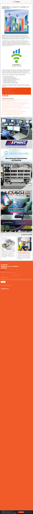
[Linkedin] (3, 285)
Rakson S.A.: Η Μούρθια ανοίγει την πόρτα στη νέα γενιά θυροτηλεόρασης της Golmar (15, 103)
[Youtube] (9, 285)
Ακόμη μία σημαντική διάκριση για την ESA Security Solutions (12, 106)
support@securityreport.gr (16, 275)
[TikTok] (5, 285)
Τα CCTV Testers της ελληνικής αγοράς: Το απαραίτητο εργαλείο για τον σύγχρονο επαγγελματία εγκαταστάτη (24, 252)
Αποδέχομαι (21, 512)
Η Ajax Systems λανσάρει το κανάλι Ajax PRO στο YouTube (11, 114)
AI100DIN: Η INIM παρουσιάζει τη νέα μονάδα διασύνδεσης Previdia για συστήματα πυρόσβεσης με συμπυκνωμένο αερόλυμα (15, 100)
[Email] (11, 285)
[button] (31, 1)
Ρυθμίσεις (26, 512)
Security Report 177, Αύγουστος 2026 (8, 251)
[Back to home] (16, 1)
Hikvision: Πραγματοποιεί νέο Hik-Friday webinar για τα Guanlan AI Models (14, 102)
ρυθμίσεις (15, 513)
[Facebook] (1, 285)
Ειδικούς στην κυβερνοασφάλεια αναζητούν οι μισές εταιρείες (12, 110)
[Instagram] (7, 285)
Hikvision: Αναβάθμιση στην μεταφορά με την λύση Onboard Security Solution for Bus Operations (16, 108)
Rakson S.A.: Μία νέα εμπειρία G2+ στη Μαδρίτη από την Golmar (12, 113)
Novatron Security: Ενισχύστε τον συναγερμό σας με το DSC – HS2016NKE (13, 111)
